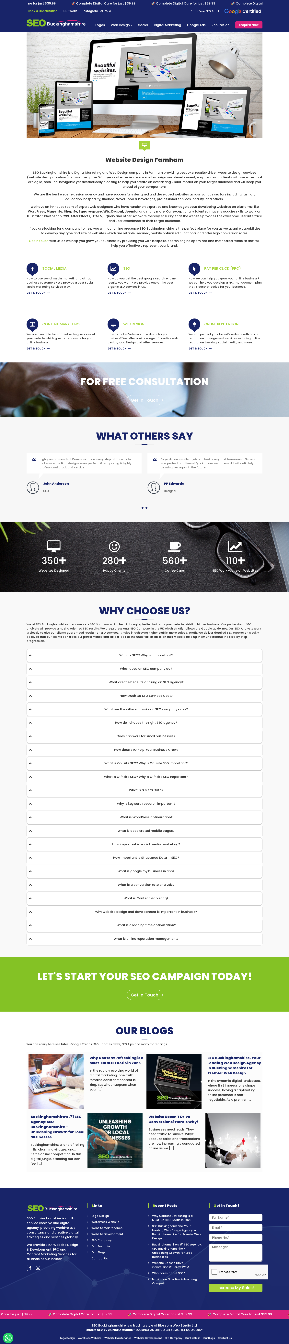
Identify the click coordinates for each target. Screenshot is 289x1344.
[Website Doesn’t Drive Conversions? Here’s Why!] (232, 1140)
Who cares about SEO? (168, 1273)
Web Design (120, 25)
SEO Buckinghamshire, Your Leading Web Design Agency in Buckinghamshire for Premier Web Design (234, 1065)
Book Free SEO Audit (205, 11)
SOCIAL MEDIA (54, 268)
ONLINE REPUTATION (221, 324)
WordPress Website (105, 1222)
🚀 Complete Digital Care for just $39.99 (49, 3)
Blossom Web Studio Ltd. (178, 1325)
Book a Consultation (42, 11)
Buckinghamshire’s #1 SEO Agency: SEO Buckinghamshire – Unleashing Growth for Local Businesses (57, 1127)
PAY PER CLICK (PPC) (222, 268)
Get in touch (39, 241)
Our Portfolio (100, 1246)
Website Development (107, 1234)
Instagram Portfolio (97, 11)
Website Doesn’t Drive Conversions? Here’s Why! (173, 1119)
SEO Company (101, 1240)
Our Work (70, 11)
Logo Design (100, 1216)
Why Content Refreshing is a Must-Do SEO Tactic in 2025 (116, 1060)
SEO (126, 268)
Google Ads (196, 25)
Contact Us (99, 1258)
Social (143, 25)
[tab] (144, 655)
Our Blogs (98, 1252)
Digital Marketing (167, 25)
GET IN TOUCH (36, 293)
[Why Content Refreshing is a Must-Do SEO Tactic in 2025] (56, 1081)
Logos (100, 25)
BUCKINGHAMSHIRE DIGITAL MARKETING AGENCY (169, 1330)
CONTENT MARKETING (61, 324)
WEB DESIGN (133, 324)
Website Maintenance (106, 1228)
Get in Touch (144, 400)
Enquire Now (249, 25)
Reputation (220, 25)
